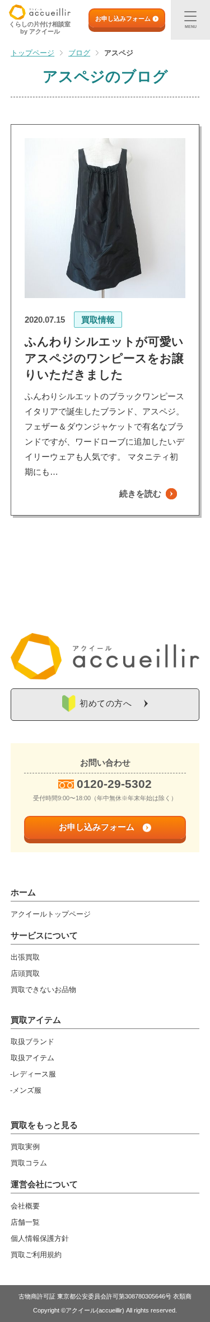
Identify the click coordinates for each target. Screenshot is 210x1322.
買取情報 (98, 319)
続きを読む (140, 493)
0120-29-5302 (114, 783)
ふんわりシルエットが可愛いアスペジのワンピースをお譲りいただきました (104, 358)
